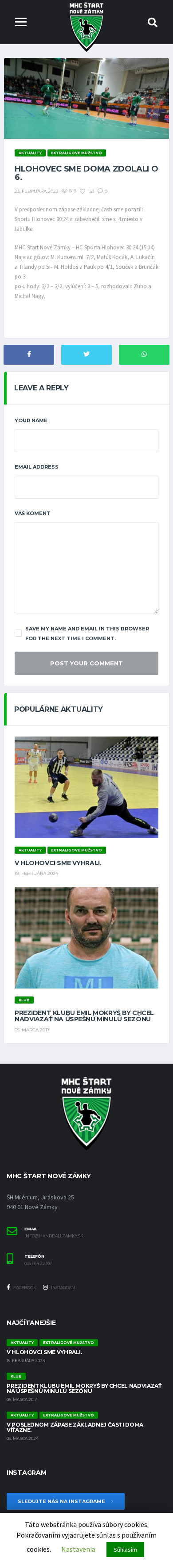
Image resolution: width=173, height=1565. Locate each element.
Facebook (24, 1287)
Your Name (31, 420)
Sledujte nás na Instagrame (62, 1501)
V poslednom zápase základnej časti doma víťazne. (75, 1427)
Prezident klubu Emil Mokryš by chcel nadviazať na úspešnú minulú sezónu (84, 1016)
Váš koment (33, 513)
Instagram (62, 1287)
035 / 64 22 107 (38, 1263)
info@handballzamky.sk (53, 1236)
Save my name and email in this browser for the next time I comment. (87, 633)
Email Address (37, 467)
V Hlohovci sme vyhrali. (58, 863)
